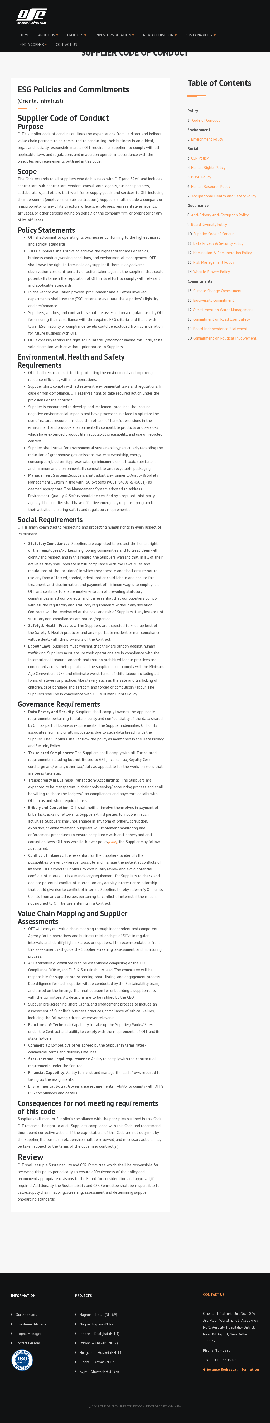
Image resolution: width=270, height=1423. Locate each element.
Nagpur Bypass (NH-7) (97, 1324)
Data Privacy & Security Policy (218, 243)
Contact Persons (28, 1343)
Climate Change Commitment (217, 290)
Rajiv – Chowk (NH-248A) (99, 1371)
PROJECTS (75, 35)
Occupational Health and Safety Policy (223, 195)
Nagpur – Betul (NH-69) (98, 1314)
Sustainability (199, 35)
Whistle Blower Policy (211, 271)
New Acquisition (158, 35)
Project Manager (29, 1333)
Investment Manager (32, 1324)
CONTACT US (66, 44)
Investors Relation (113, 35)
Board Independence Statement (220, 328)
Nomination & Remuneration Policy (222, 252)
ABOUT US (46, 35)
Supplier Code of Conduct (214, 233)
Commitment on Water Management (223, 309)
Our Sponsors (26, 1314)
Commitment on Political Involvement (225, 338)
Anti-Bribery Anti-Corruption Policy (220, 214)
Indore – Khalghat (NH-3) (99, 1333)
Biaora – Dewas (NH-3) (98, 1362)
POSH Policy (201, 177)
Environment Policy (207, 139)
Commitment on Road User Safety (221, 319)
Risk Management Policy (213, 262)
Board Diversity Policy (209, 224)
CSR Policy (200, 158)
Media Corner (32, 44)
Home (24, 35)
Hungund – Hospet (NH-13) (101, 1352)
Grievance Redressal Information (231, 1369)
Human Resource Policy (210, 186)
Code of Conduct (206, 120)
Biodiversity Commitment (213, 300)
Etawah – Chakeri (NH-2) (99, 1343)
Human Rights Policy (208, 167)
